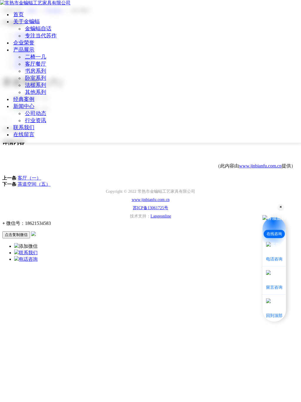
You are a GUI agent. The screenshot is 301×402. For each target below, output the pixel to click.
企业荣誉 (23, 43)
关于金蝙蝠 (26, 21)
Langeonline (160, 216)
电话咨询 (28, 259)
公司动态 (35, 113)
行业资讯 (35, 120)
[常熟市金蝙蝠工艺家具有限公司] (35, 2)
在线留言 (23, 134)
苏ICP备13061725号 (150, 208)
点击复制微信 (16, 234)
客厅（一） (29, 177)
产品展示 (23, 50)
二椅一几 (35, 57)
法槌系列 (35, 85)
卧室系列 (35, 78)
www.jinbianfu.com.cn (260, 165)
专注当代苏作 (41, 36)
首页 (18, 14)
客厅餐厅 (35, 64)
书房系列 (35, 71)
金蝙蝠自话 (38, 28)
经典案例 (23, 99)
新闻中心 (23, 106)
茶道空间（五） (34, 184)
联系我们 (23, 127)
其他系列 (35, 92)
